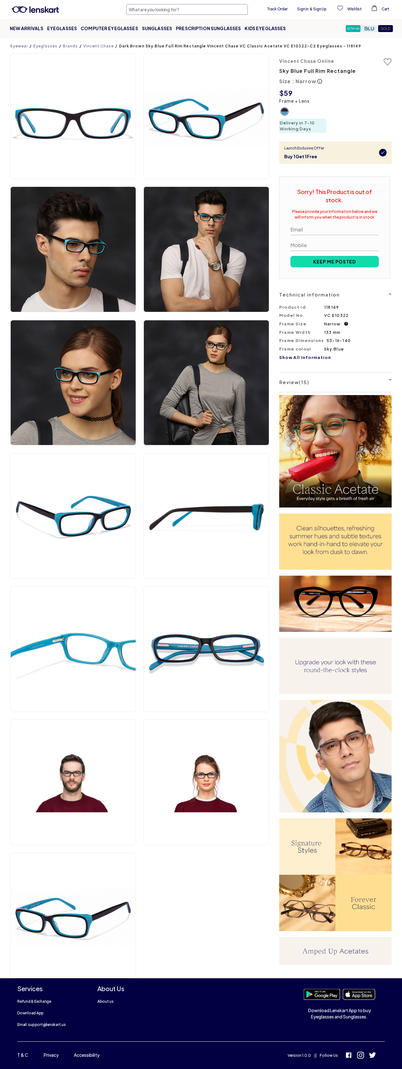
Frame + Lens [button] (294, 101)
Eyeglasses (62, 28)
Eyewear (19, 46)
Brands (70, 46)
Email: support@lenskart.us (41, 1024)
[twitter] (372, 1056)
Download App (30, 1013)
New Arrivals (26, 28)
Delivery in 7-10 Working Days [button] (297, 125)
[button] (354, 28)
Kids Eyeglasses (265, 28)
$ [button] (281, 93)
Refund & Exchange (34, 1001)
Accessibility (87, 1055)
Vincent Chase (98, 46)
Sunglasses (157, 28)
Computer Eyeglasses (109, 28)
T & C (22, 1055)
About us (105, 1001)
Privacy (51, 1055)
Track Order (277, 9)
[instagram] (361, 1056)
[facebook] (349, 1056)
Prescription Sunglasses (208, 28)
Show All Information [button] (305, 357)
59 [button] (288, 93)
